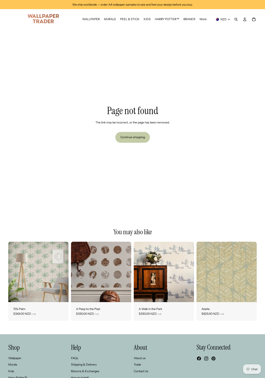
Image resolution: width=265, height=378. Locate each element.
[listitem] (203, 19)
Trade (137, 364)
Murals (12, 364)
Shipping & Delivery (84, 364)
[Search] (236, 19)
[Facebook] (198, 358)
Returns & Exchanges (85, 371)
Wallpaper (14, 358)
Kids (11, 371)
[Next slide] (62, 271)
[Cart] (253, 19)
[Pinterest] (213, 358)
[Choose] (62, 295)
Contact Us (141, 371)
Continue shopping (132, 137)
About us (140, 358)
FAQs (74, 358)
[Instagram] (206, 358)
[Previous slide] (14, 271)
